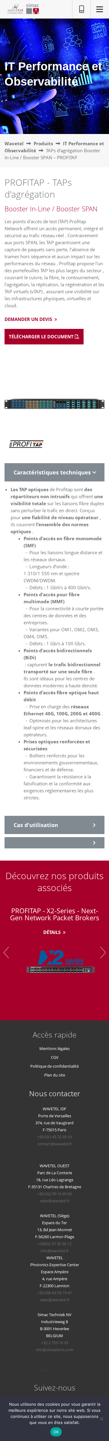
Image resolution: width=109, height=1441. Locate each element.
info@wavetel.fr (55, 1250)
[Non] (101, 1419)
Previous (6, 952)
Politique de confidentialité (54, 1066)
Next (103, 952)
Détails (52, 932)
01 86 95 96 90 (78, 9)
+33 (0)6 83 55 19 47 (54, 1292)
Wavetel (14, 143)
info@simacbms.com (54, 1349)
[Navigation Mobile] (99, 10)
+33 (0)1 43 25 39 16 (54, 1137)
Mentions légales (54, 1048)
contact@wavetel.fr (54, 1144)
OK (56, 1431)
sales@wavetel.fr (55, 1200)
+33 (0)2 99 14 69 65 (54, 1193)
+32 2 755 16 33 (54, 1342)
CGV (54, 1057)
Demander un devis (29, 319)
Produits (43, 143)
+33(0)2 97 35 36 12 (54, 1243)
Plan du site (54, 1075)
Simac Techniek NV (54, 1314)
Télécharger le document (42, 336)
